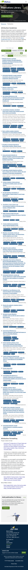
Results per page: (9, 53)
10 (14, 53)
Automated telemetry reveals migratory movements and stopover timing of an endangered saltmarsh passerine (12, 77)
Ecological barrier (7, 242)
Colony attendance (14, 383)
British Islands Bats (7, 368)
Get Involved (9, 542)
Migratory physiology (6, 71)
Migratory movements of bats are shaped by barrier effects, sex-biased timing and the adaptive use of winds (13, 234)
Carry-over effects (20, 68)
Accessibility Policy (19, 560)
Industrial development (20, 178)
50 (19, 53)
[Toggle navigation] (26, 2)
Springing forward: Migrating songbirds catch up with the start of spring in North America (13, 316)
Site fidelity (6, 435)
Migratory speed (20, 105)
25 (16, 53)
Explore (8, 546)
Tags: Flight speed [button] (6, 50)
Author (10, 55)
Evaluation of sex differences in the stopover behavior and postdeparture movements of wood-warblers (12, 292)
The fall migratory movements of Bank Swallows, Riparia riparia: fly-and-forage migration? (13, 194)
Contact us (5, 508)
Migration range (15, 338)
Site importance (6, 167)
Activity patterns (14, 228)
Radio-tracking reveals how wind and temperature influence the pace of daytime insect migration (14, 215)
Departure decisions (6, 69)
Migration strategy (6, 68)
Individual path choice (20, 69)
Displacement (19, 164)
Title (6, 55)
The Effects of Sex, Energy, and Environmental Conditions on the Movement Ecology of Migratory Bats (13, 206)
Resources (3, 24)
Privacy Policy (14, 563)
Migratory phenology (6, 140)
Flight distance (14, 92)
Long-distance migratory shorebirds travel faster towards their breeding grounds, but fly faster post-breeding (13, 111)
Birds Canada (11, 560)
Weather (19, 127)
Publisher (24, 55)
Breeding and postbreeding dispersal (9, 164)
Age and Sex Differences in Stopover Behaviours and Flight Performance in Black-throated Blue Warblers (14, 332)
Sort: (3, 55)
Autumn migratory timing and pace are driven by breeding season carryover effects (12, 184)
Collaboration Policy (7, 16)
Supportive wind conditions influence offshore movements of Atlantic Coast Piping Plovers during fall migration (13, 249)
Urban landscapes (14, 311)
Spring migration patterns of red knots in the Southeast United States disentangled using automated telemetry (13, 344)
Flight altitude (13, 242)
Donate (23, 552)
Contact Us (10, 539)
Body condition (13, 68)
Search (20, 48)
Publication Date (17, 55)
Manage (8, 547)
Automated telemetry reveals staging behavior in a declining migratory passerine (13, 427)
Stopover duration (15, 71)
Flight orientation (14, 125)
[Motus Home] (5, 2)
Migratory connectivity (13, 166)
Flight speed (13, 69)
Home (7, 541)
